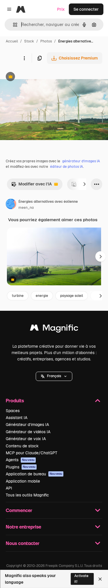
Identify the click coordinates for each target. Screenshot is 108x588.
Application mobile (23, 481)
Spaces (13, 410)
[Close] (100, 579)
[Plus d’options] (24, 58)
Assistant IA (16, 417)
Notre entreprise (23, 527)
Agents (20, 459)
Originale (38, 77)
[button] (54, 376)
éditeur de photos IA (66, 166)
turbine (18, 295)
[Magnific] (54, 329)
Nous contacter (22, 543)
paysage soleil (71, 295)
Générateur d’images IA (27, 424)
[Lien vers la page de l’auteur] (11, 205)
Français (54, 376)
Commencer (19, 510)
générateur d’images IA (81, 161)
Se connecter (86, 9)
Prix (61, 9)
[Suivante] (84, 184)
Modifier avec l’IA (31, 185)
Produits (15, 400)
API (9, 488)
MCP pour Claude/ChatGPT (31, 452)
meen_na (26, 207)
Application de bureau (34, 474)
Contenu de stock (22, 446)
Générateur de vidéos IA (28, 431)
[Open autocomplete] (13, 25)
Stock (29, 41)
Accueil (12, 41)
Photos (46, 41)
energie (42, 295)
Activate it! (81, 579)
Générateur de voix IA (26, 438)
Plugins (20, 467)
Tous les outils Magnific (27, 495)
